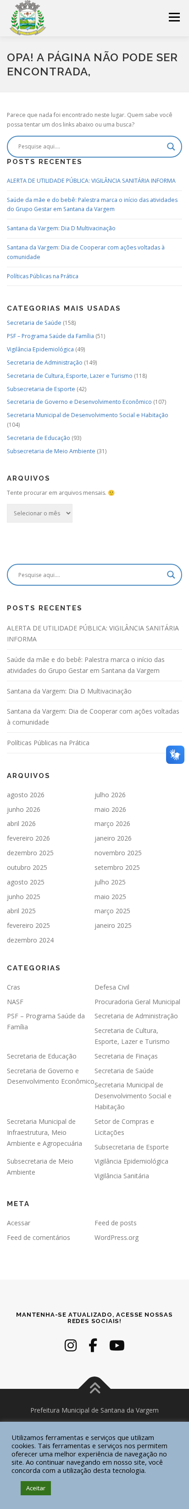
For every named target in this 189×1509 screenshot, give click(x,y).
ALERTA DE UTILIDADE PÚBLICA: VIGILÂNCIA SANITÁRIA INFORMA (91, 181)
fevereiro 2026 (28, 838)
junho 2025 (23, 896)
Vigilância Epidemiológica (40, 349)
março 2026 (112, 823)
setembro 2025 (117, 867)
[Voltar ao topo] (94, 1389)
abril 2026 (21, 823)
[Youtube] (117, 1345)
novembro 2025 (118, 852)
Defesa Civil (111, 987)
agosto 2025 (25, 882)
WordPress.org (116, 1237)
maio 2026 (110, 809)
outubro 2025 (27, 867)
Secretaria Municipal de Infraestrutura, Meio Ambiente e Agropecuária (44, 1132)
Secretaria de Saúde (34, 323)
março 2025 (112, 910)
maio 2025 (110, 896)
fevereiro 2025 (28, 925)
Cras (13, 987)
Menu (173, 17)
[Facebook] (93, 1345)
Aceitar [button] (35, 1488)
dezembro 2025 (30, 852)
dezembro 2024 (30, 940)
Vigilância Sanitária (121, 1175)
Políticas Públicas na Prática (42, 276)
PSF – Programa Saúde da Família (50, 336)
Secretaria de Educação (38, 438)
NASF (15, 1001)
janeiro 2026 (113, 838)
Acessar (18, 1222)
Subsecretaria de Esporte (41, 389)
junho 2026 (23, 809)
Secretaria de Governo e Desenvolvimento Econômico (79, 402)
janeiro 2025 (113, 925)
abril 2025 (21, 910)
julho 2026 (110, 794)
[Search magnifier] (171, 146)
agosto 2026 (25, 794)
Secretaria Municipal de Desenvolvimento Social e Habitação (87, 415)
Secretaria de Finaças (126, 1056)
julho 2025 (110, 882)
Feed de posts (115, 1222)
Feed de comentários (38, 1237)
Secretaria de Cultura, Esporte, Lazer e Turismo (70, 376)
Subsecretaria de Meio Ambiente (51, 451)
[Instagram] (71, 1345)
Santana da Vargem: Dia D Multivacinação (61, 228)
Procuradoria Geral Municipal (137, 1001)
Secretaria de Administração (45, 362)
